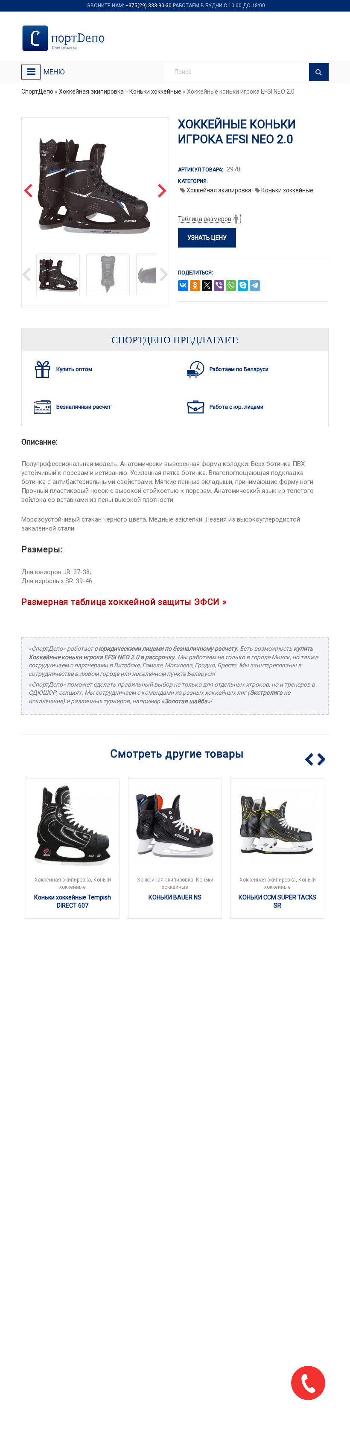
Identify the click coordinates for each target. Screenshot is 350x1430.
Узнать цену (207, 237)
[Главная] (65, 38)
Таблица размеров (204, 218)
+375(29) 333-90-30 (148, 6)
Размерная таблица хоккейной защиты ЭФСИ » (124, 602)
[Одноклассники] (195, 286)
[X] (207, 286)
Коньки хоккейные (155, 91)
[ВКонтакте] (183, 286)
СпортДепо (37, 91)
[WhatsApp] (231, 286)
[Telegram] (255, 286)
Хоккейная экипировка (91, 91)
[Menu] (31, 72)
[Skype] (243, 286)
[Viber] (219, 286)
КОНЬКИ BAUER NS (175, 897)
